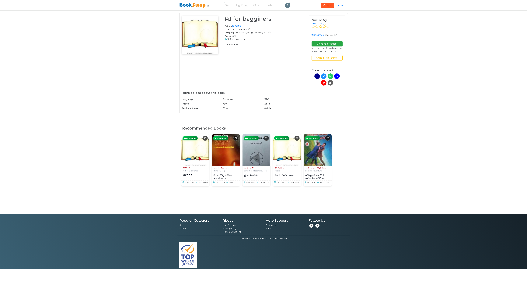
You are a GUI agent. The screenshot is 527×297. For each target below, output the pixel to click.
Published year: (190, 108)
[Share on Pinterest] (323, 83)
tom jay (236, 26)
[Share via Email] (330, 83)
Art (180, 225)
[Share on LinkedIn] (337, 76)
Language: (188, 99)
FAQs (268, 228)
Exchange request (327, 43)
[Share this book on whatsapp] (330, 76)
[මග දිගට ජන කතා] (287, 150)
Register (341, 5)
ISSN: (267, 103)
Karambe (318, 35)
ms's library (318, 23)
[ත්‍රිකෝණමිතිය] (256, 150)
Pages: (185, 103)
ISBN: (267, 99)
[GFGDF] (195, 150)
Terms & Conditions (231, 232)
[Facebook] (311, 226)
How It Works (229, 225)
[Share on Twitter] (323, 76)
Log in (328, 5)
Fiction (182, 228)
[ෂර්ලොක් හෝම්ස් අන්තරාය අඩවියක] (318, 150)
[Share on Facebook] (317, 76)
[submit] (287, 5)
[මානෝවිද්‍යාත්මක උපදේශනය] (226, 150)
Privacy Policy (229, 228)
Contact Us (271, 225)
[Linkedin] (317, 226)
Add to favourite (328, 58)
